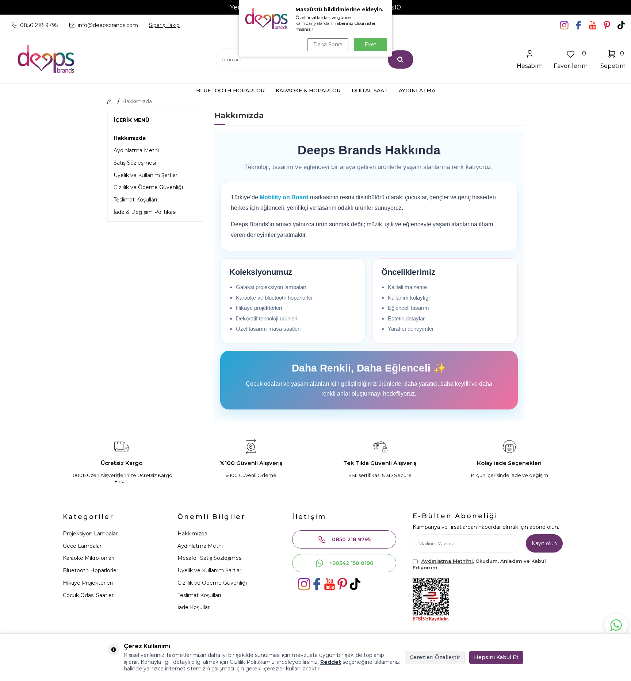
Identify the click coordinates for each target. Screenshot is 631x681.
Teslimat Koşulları (135, 199)
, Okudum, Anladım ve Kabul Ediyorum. (479, 564)
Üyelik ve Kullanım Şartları (146, 175)
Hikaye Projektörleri (88, 583)
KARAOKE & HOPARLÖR (308, 90)
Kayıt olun (544, 543)
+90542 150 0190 (351, 563)
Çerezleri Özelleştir (435, 657)
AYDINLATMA (417, 90)
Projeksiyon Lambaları (91, 533)
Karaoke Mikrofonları (88, 558)
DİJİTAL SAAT (370, 90)
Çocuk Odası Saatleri (89, 595)
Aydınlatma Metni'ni (447, 561)
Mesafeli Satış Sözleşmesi (209, 558)
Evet (370, 44)
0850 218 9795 (351, 539)
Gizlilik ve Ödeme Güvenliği (148, 187)
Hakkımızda (137, 101)
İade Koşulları (194, 607)
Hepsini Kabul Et (496, 657)
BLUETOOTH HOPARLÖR (230, 90)
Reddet (330, 662)
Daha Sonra (328, 44)
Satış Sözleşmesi (135, 162)
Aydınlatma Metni (136, 150)
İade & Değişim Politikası (145, 212)
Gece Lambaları (83, 546)
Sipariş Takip (164, 25)
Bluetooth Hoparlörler (90, 570)
